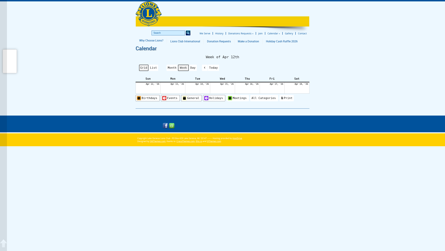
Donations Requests (240, 33)
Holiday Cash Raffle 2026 (282, 41)
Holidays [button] (216, 98)
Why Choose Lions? (151, 40)
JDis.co (199, 141)
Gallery (289, 33)
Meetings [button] (240, 98)
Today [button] (213, 67)
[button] (205, 68)
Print (287, 98)
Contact (302, 33)
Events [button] (172, 98)
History (219, 33)
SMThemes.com (157, 141)
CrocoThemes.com (185, 141)
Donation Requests (219, 41)
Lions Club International (185, 41)
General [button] (193, 98)
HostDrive (237, 138)
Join (260, 33)
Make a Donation (248, 41)
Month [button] (172, 67)
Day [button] (193, 67)
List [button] (153, 68)
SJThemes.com (214, 141)
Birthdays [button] (149, 98)
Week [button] (183, 67)
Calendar (274, 33)
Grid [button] (143, 68)
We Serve (205, 33)
